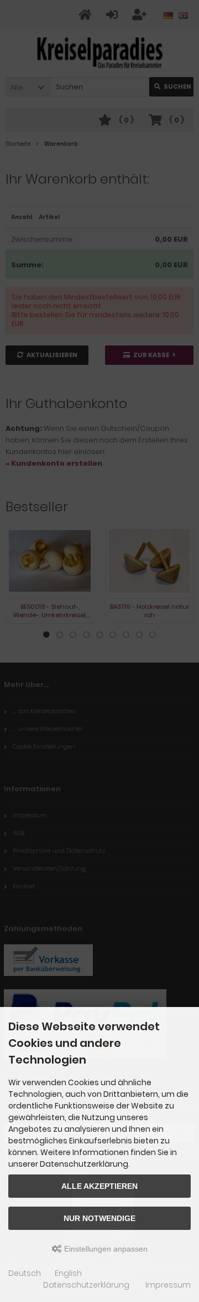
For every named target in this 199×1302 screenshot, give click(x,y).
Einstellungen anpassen (105, 1248)
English (68, 1273)
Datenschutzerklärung (86, 1284)
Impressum (168, 1284)
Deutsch (24, 1273)
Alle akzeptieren (99, 1186)
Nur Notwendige (99, 1218)
